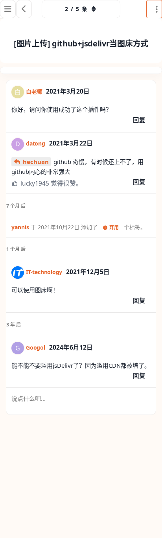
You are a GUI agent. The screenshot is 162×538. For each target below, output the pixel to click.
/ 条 (76, 9)
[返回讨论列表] (24, 9)
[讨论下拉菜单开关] (154, 9)
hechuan (36, 162)
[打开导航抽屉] (8, 9)
